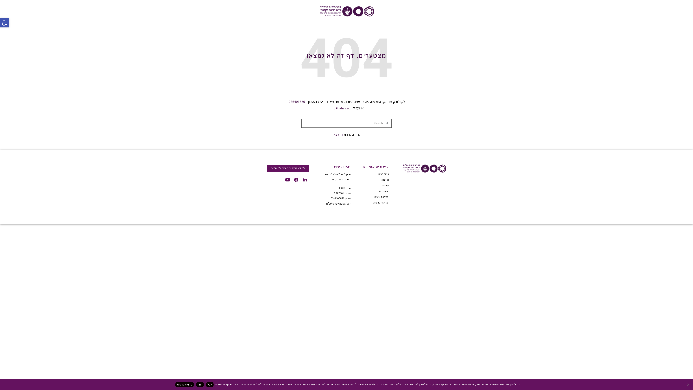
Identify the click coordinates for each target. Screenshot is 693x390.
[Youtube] (287, 180)
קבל (210, 384)
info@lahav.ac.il (341, 108)
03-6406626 (338, 198)
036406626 (297, 101)
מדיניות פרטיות (184, 384)
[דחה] (688, 384)
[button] (4, 22)
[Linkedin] (304, 180)
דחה (200, 384)
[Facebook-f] (296, 180)
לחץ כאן (338, 134)
